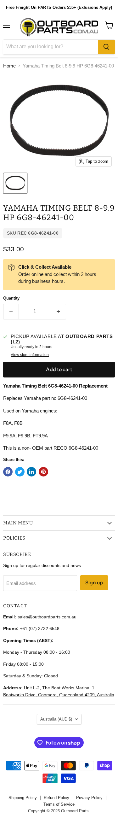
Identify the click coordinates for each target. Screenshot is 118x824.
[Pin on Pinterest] (43, 471)
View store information (30, 355)
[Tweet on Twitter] (20, 471)
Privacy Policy (89, 797)
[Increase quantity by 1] (58, 311)
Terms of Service (59, 804)
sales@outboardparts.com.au (47, 616)
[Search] (106, 47)
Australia (56, 719)
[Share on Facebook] (8, 471)
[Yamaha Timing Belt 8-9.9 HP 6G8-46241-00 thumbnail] (15, 183)
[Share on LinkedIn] (31, 471)
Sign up (94, 583)
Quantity (11, 298)
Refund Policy (56, 797)
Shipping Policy (22, 797)
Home (9, 65)
